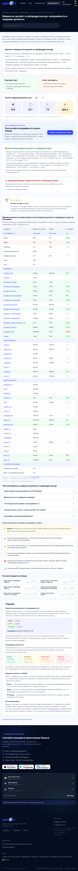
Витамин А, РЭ (8, 273)
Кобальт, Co (8, 407)
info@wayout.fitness (60, 822)
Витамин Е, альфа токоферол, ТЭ (14, 322)
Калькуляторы (40, 3)
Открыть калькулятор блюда (60, 132)
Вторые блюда (24, 12)
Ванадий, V (7, 393)
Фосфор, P (7, 371)
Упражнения (25, 856)
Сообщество (34, 856)
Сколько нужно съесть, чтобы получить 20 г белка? (25, 510)
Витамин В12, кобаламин (12, 309)
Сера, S (6, 367)
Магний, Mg (7, 358)
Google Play (16, 830)
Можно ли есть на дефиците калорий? (19, 497)
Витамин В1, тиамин (10, 282)
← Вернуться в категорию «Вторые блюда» (17, 719)
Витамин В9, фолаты (10, 304)
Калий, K (6, 345)
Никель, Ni (7, 429)
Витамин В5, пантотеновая (12, 295)
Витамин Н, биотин (10, 327)
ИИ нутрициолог (66, 3)
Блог (30, 3)
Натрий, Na (7, 362)
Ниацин (6, 336)
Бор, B (6, 389)
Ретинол (6, 277)
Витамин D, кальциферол (12, 318)
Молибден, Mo (8, 424)
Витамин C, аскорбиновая (12, 313)
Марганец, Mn (8, 415)
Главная (23, 3)
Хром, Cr (7, 455)
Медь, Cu (7, 420)
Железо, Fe (7, 398)
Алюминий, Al (8, 384)
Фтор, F (6, 451)
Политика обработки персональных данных (16, 844)
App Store (7, 830)
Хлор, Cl (6, 376)
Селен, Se (7, 442)
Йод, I (6, 402)
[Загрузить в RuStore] (42, 767)
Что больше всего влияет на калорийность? (21, 504)
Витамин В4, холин (10, 291)
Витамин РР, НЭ (9, 331)
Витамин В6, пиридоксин (12, 300)
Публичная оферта (8, 847)
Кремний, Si (7, 354)
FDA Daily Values (35, 476)
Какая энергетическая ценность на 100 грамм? (23, 491)
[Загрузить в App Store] (10, 767)
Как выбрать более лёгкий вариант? (18, 516)
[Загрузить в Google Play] (26, 767)
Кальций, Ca (8, 349)
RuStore (26, 830)
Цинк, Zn (6, 460)
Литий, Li (6, 411)
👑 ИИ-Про (5, 860)
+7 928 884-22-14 (59, 825)
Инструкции (16, 856)
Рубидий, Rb (8, 437)
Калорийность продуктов (10, 12)
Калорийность (53, 3)
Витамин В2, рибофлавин (12, 286)
